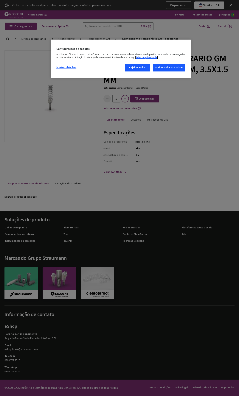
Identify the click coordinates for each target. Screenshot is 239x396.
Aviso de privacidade (146, 57)
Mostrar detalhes (66, 67)
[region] (121, 59)
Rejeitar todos (137, 67)
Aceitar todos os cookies (169, 67)
